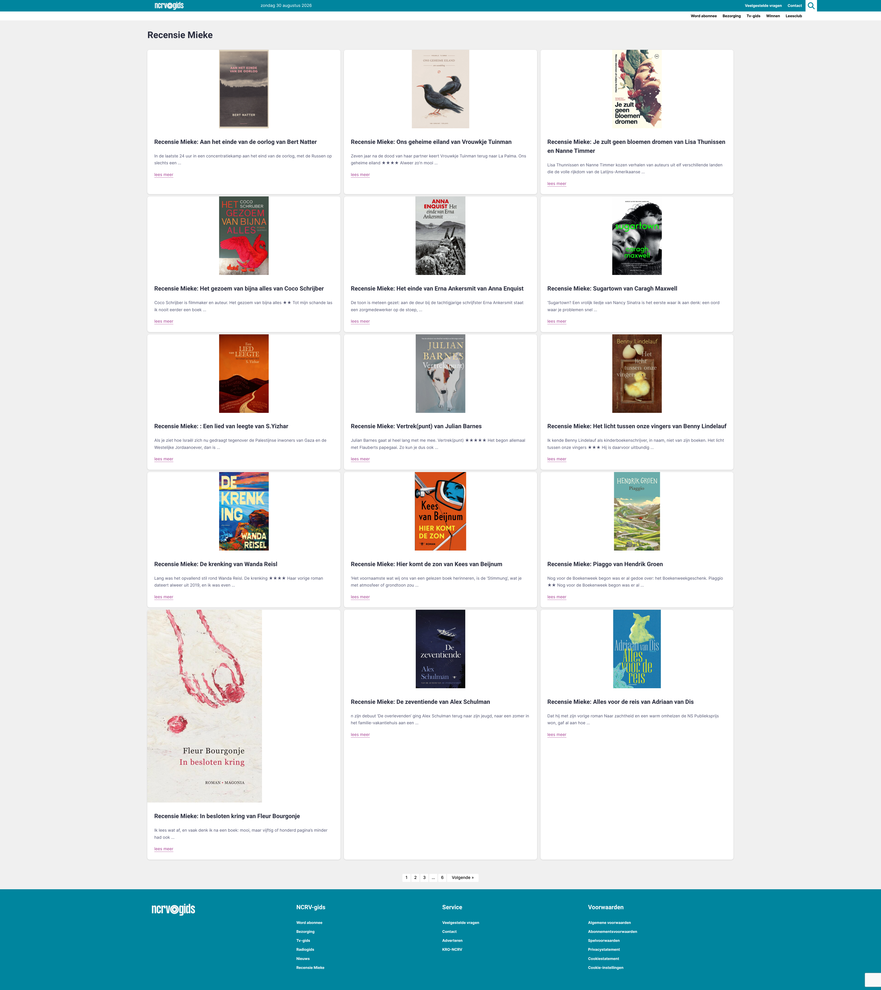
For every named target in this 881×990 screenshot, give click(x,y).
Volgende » (463, 877)
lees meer (163, 174)
